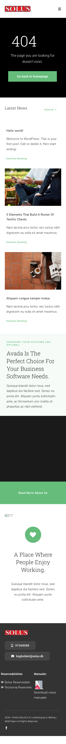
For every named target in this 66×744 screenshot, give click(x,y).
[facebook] (6, 728)
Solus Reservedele (17, 682)
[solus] (17, 7)
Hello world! (14, 130)
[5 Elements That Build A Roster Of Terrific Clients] (33, 187)
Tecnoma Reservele (18, 687)
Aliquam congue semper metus (28, 298)
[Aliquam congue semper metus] (33, 271)
